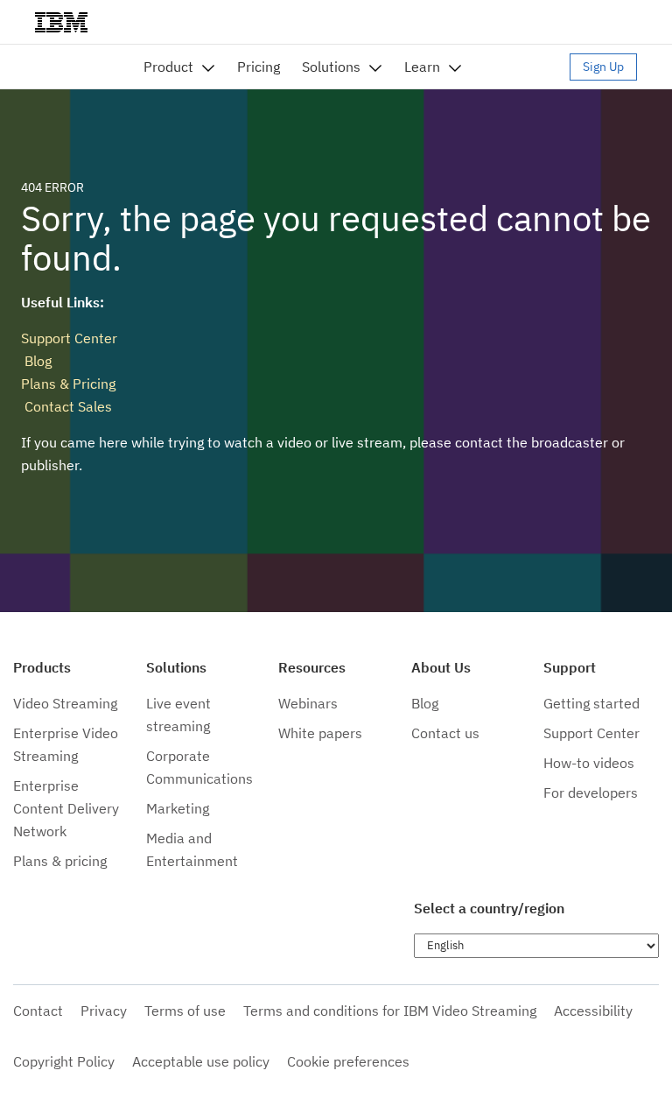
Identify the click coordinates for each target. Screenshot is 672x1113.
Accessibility (593, 1010)
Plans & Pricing (68, 383)
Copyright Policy (64, 1061)
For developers (590, 792)
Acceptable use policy (201, 1061)
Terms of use (185, 1010)
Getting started (591, 703)
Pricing (258, 66)
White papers (320, 733)
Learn (422, 66)
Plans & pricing (60, 861)
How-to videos (588, 762)
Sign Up (603, 66)
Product (168, 66)
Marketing (177, 808)
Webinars (308, 703)
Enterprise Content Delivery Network (66, 808)
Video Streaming (65, 703)
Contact (38, 1010)
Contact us (445, 733)
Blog (36, 361)
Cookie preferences (348, 1061)
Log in (524, 66)
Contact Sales (66, 406)
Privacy (103, 1010)
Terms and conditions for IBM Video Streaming (389, 1010)
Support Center (69, 338)
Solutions (331, 66)
